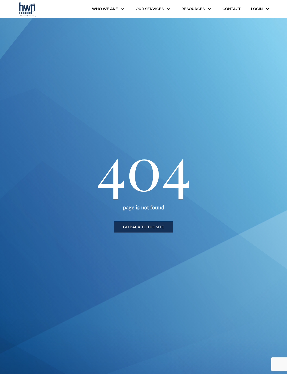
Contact (231, 9)
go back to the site (143, 227)
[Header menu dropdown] (121, 9)
